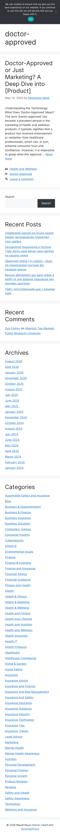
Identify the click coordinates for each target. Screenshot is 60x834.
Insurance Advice (16, 680)
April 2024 (12, 451)
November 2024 (16, 417)
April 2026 (12, 367)
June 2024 (12, 439)
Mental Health (14, 748)
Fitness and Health (17, 585)
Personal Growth (16, 776)
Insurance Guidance (18, 708)
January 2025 (14, 411)
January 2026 (14, 372)
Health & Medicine (17, 602)
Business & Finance (18, 512)
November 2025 (16, 378)
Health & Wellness (17, 607)
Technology (12, 804)
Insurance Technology (19, 720)
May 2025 (11, 406)
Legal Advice (13, 736)
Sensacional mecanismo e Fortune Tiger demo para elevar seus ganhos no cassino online (29, 251)
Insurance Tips (14, 725)
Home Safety (13, 669)
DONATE (11, 546)
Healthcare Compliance (20, 658)
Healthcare (12, 652)
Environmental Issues (19, 551)
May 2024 (11, 445)
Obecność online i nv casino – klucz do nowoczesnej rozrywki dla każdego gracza (28, 265)
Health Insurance (16, 635)
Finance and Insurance (20, 568)
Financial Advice (16, 574)
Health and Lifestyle (18, 619)
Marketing (11, 742)
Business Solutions (17, 523)
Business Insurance (18, 518)
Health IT (11, 641)
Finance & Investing (18, 563)
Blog (8, 501)
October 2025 (14, 383)
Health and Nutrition (18, 624)
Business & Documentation (23, 506)
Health (9, 591)
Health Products (16, 647)
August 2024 (13, 428)
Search (9, 196)
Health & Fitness (16, 596)
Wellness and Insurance (21, 809)
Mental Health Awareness (22, 753)
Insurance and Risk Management (27, 691)
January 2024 (14, 468)
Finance (10, 557)
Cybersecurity (14, 540)
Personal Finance (16, 770)
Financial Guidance (17, 579)
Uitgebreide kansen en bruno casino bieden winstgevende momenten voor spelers (29, 237)
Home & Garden (15, 663)
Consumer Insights (17, 534)
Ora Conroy (12, 328)
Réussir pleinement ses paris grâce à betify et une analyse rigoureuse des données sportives (29, 279)
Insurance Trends (16, 731)
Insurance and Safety (19, 697)
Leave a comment (22, 179)
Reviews (10, 787)
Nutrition (10, 759)
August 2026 (13, 361)
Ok (30, 19)
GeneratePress (30, 828)
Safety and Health (17, 792)
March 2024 (13, 456)
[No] (56, 12)
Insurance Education (18, 703)
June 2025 (12, 400)
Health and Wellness (23, 169)
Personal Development (20, 764)
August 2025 (13, 389)
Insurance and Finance (20, 686)
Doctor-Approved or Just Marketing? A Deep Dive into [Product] (29, 77)
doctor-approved (21, 174)
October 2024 (14, 423)
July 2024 (11, 434)
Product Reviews (16, 781)
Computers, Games (18, 529)
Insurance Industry (17, 714)
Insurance (11, 675)
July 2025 (11, 395)
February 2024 (15, 462)
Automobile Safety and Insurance (27, 495)
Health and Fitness (17, 613)
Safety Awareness (17, 798)
